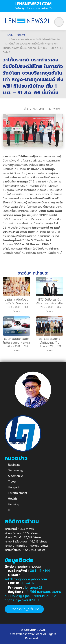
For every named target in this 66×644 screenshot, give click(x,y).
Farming (13, 504)
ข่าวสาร (21, 35)
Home (9, 35)
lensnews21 (33, 587)
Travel (11, 481)
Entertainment (17, 493)
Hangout (13, 487)
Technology (15, 470)
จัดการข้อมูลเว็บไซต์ (25, 609)
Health (12, 498)
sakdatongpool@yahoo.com (26, 579)
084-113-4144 (40, 570)
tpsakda (28, 583)
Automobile (15, 476)
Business (14, 464)
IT (9, 510)
